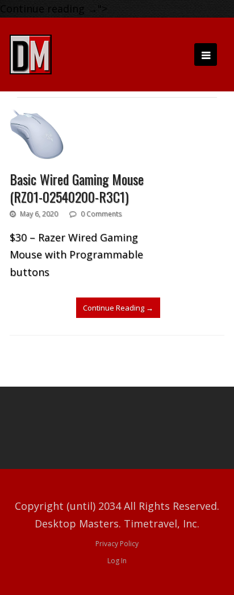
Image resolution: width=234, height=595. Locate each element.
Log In (117, 560)
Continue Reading (118, 308)
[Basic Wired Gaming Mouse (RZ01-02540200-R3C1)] (37, 134)
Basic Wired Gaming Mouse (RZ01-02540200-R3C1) (77, 188)
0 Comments (101, 214)
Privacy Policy (117, 543)
